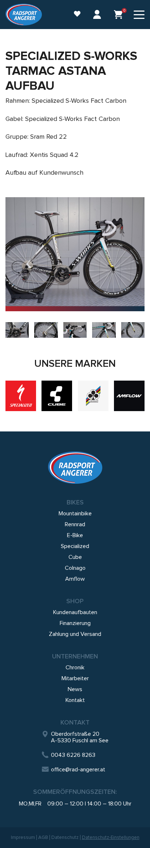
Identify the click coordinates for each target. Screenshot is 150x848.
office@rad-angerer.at (78, 769)
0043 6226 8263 (73, 755)
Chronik (75, 667)
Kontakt (75, 700)
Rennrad (75, 524)
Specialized (75, 546)
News (75, 689)
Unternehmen (75, 656)
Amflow (75, 579)
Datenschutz (65, 837)
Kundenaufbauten (75, 612)
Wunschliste (73, 15)
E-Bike (75, 535)
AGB (43, 837)
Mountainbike (75, 513)
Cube (75, 557)
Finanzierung (75, 623)
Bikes (75, 502)
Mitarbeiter (75, 678)
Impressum (23, 837)
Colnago (75, 568)
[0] (118, 14)
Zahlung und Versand (75, 634)
